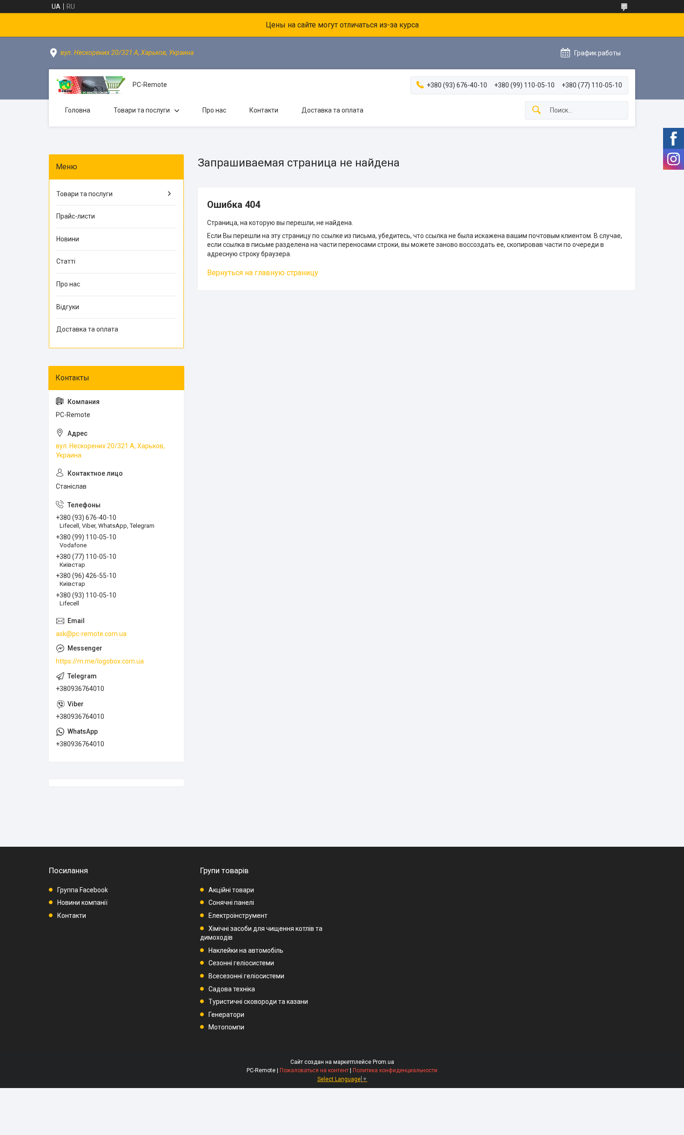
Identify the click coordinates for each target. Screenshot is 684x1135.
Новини (67, 239)
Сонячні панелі (231, 902)
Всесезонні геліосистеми (246, 976)
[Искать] (536, 110)
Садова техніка (231, 989)
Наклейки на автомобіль (245, 950)
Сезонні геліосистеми (241, 963)
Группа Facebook (82, 890)
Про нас (214, 110)
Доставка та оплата (332, 110)
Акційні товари (231, 890)
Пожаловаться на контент (314, 1070)
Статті (65, 261)
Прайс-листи (75, 216)
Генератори (226, 1014)
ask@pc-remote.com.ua (91, 633)
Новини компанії (82, 902)
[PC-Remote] (91, 85)
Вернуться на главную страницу (262, 272)
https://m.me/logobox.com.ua (100, 661)
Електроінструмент (238, 915)
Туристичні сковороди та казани (258, 1001)
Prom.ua (383, 1062)
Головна (77, 110)
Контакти (263, 110)
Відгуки (67, 307)
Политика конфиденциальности (395, 1070)
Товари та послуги (142, 110)
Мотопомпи (226, 1027)
